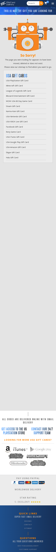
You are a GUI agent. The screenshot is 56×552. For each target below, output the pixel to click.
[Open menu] (50, 3)
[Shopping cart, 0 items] (45, 3)
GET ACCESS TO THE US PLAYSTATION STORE (14, 431)
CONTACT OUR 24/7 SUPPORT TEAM (42, 431)
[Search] (41, 3)
